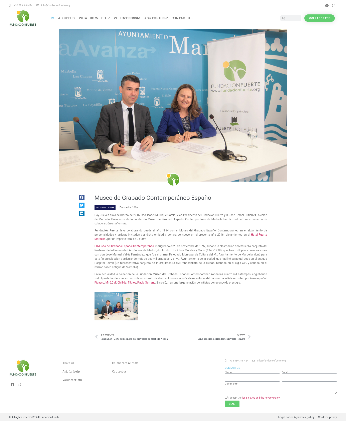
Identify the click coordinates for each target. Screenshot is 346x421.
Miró (108, 282)
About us (66, 18)
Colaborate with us (125, 363)
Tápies (132, 282)
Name (228, 372)
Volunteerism (127, 18)
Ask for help (156, 18)
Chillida (122, 282)
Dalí (114, 282)
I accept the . (254, 397)
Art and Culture (105, 207)
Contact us (182, 18)
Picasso (99, 282)
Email (285, 372)
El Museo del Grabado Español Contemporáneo (124, 246)
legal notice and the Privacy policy (261, 397)
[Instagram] (333, 5)
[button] (81, 197)
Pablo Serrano (146, 282)
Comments (231, 383)
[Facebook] (326, 5)
